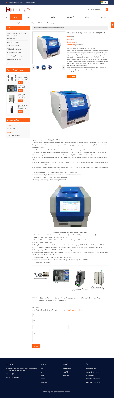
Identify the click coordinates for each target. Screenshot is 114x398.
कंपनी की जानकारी (67, 368)
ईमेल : (7, 374)
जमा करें (36, 346)
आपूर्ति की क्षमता (71, 45)
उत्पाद (15, 17)
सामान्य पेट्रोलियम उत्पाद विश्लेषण (21, 23)
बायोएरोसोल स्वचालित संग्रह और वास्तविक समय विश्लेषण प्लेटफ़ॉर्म (23, 77)
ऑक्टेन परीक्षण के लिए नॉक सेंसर (14, 56)
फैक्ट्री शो (53, 17)
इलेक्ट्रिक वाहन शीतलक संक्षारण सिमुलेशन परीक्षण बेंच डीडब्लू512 (22, 96)
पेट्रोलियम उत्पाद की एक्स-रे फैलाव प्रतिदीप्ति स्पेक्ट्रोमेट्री (77, 298)
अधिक (20, 82)
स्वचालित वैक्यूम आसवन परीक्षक (21, 86)
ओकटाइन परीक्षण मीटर (91, 368)
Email (72, 77)
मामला (41, 17)
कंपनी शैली (65, 372)
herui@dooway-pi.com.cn (15, 2)
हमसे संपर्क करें (70, 17)
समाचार (28, 17)
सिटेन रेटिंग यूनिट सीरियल (13, 45)
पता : (7, 368)
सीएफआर (9, 63)
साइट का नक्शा (44, 382)
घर (6, 17)
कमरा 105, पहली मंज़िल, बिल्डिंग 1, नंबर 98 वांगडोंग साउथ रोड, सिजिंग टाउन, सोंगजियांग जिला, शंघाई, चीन (22, 369)
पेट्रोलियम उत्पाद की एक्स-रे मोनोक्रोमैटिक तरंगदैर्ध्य (50, 298)
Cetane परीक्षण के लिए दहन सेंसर (93, 382)
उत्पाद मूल (69, 39)
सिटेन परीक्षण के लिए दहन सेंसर (14, 59)
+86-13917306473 (30, 2)
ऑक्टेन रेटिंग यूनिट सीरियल (13, 42)
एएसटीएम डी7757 (63, 300)
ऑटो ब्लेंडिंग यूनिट (11, 38)
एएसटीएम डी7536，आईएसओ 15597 (47, 300)
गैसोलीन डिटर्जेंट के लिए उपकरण (14, 49)
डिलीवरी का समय (71, 42)
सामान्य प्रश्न (66, 375)
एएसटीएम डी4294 (96, 298)
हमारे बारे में (87, 17)
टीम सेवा (42, 372)
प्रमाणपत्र (103, 17)
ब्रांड (68, 37)
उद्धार (42, 368)
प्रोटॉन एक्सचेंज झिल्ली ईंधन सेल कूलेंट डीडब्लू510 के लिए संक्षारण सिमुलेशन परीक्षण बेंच (23, 107)
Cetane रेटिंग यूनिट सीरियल (92, 372)
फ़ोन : (7, 377)
